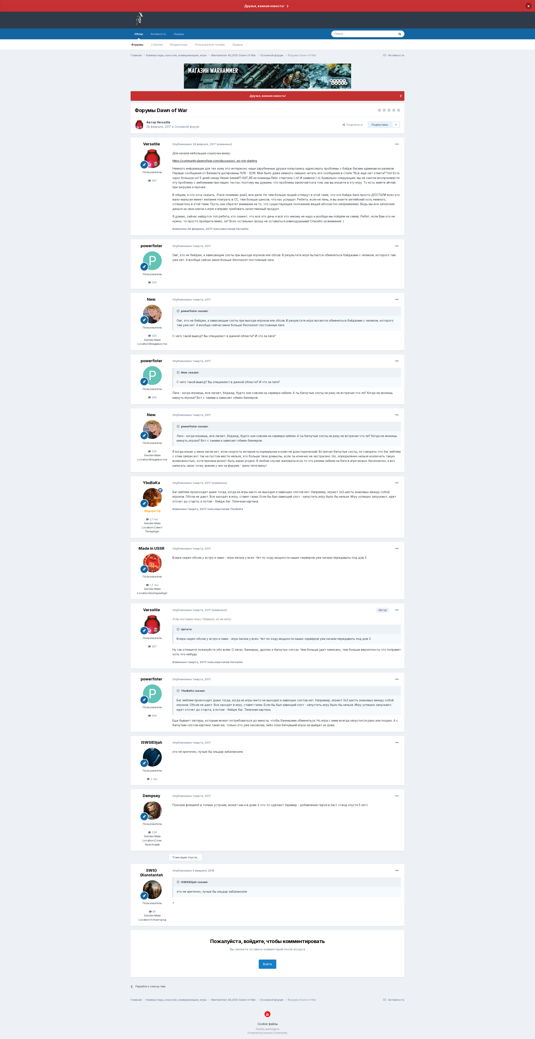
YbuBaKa (151, 483)
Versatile (163, 122)
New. (151, 299)
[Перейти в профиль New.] (152, 314)
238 (154, 832)
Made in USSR (151, 548)
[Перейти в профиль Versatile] (139, 124)
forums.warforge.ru (267, 1029)
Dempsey (151, 796)
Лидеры (237, 44)
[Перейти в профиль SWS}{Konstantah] (152, 889)
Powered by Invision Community (267, 1032)
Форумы (137, 44)
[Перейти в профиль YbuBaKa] (152, 497)
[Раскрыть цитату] (178, 311)
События (157, 44)
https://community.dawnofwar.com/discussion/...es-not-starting (214, 160)
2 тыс (154, 779)
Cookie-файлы (267, 1024)
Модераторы (178, 44)
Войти (267, 964)
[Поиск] (399, 34)
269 (154, 282)
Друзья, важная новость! (264, 6)
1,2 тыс (154, 585)
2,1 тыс (154, 519)
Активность (158, 34)
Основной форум (187, 126)
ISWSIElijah (151, 742)
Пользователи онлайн (210, 44)
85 (154, 911)
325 (154, 335)
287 (154, 180)
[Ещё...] (397, 144)
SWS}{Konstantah (151, 872)
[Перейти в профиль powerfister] (152, 260)
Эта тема (384, 33)
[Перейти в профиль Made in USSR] (152, 563)
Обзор (138, 34)
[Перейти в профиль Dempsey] (152, 810)
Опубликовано (194, 144)
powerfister (151, 246)
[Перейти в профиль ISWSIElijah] (152, 757)
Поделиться (354, 124)
